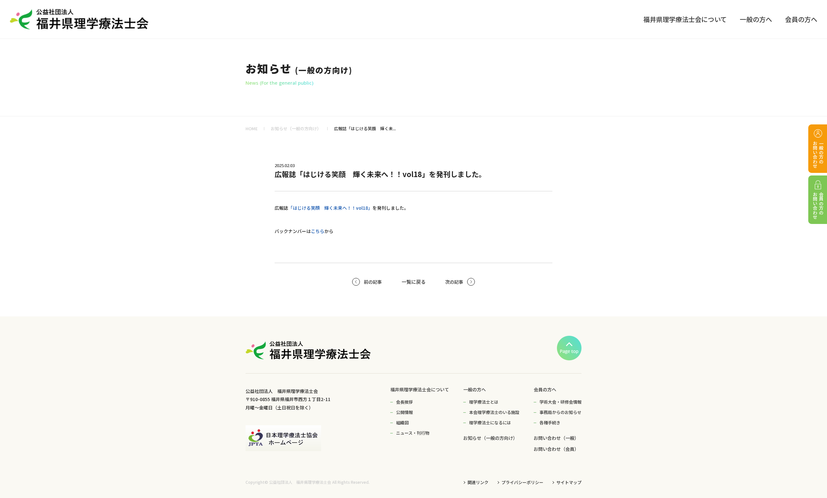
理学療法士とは (483, 402)
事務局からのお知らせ (560, 412)
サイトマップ (568, 482)
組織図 (402, 422)
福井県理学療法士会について (419, 389)
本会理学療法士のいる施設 (494, 412)
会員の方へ (545, 389)
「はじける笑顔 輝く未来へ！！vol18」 (330, 208)
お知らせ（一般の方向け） (296, 128)
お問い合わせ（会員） (556, 449)
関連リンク (477, 482)
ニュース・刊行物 (412, 433)
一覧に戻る (414, 281)
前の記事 (373, 282)
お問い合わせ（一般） (556, 438)
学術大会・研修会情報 (560, 402)
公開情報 (404, 412)
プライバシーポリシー (522, 482)
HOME (252, 128)
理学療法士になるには (490, 422)
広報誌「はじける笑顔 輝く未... (365, 128)
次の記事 (454, 282)
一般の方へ (474, 389)
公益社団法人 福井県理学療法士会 (300, 482)
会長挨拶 (404, 402)
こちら (317, 231)
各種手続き (549, 422)
